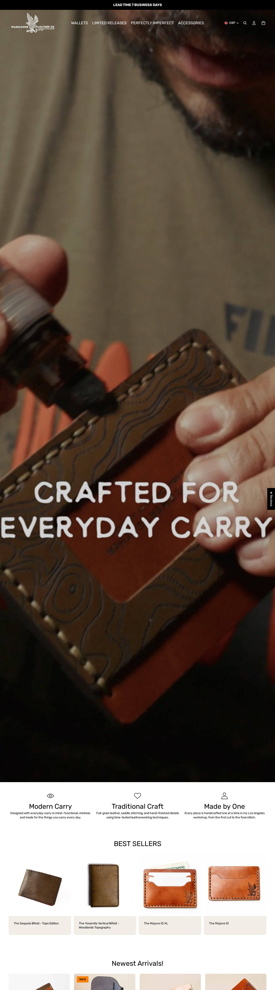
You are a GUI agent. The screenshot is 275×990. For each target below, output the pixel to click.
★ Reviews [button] (271, 498)
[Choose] (64, 909)
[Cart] (263, 23)
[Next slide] (64, 885)
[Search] (245, 23)
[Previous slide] (15, 885)
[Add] (129, 909)
